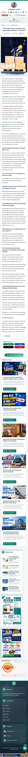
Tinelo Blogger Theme (14, 749)
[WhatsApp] (21, 12)
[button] (25, 748)
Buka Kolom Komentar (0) (15, 355)
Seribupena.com (13, 9)
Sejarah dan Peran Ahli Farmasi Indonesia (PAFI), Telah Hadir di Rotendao (14, 588)
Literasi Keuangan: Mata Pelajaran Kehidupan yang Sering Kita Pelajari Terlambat (14, 558)
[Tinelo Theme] (14, 755)
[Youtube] (11, 12)
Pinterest (19, 347)
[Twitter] (16, 12)
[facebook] (8, 12)
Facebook (19, 344)
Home (5, 12)
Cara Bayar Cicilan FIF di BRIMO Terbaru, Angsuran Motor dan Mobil (14, 572)
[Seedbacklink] (8, 667)
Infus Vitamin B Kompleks (14, 565)
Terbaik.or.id (8, 33)
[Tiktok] (13, 12)
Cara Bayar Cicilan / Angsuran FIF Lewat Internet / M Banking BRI (15, 580)
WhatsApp (9, 344)
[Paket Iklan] (11, 610)
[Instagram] (18, 12)
